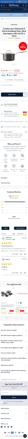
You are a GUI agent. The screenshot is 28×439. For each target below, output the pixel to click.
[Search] (25, 9)
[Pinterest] (8, 427)
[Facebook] (1, 427)
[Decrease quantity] (6, 89)
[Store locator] (23, 5)
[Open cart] (26, 5)
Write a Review (22, 228)
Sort (14, 234)
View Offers (22, 1)
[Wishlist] (4, 5)
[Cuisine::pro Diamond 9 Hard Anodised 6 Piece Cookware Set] (7, 294)
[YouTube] (11, 427)
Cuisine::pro (4, 303)
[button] (25, 95)
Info (26, 121)
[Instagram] (5, 427)
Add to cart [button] (12, 94)
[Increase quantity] (21, 89)
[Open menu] (1, 5)
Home (2, 18)
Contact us (24, 126)
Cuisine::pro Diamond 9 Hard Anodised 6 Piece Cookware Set (7, 305)
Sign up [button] (14, 397)
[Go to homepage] (14, 5)
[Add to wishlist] (13, 288)
